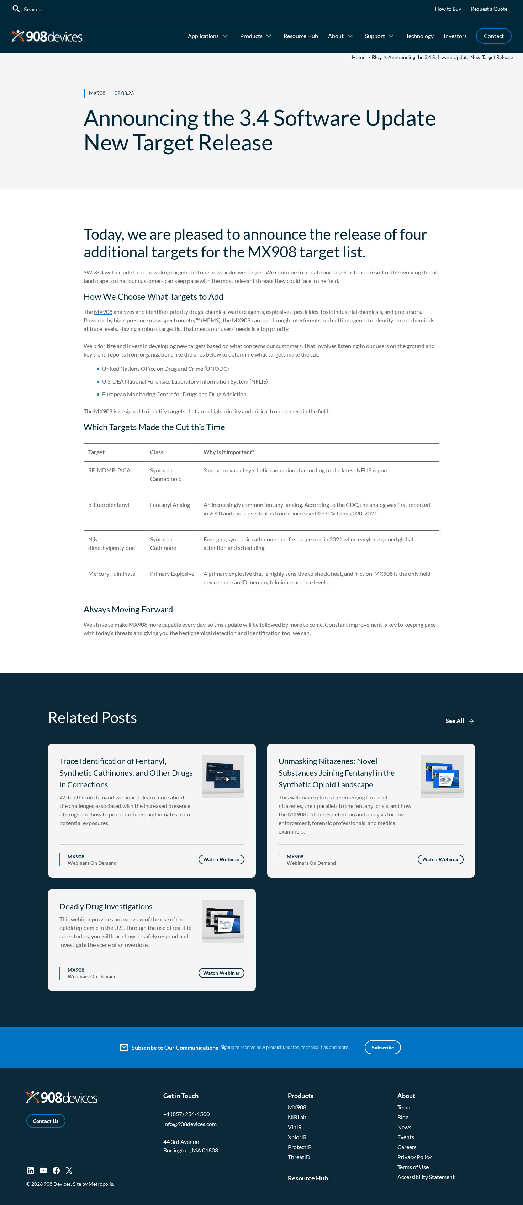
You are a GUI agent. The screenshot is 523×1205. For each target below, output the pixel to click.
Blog (402, 1117)
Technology (420, 35)
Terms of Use (413, 1166)
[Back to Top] (505, 1196)
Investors (455, 35)
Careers (407, 1147)
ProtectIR (300, 1147)
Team (403, 1107)
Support (375, 35)
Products (251, 35)
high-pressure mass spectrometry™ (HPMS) (167, 320)
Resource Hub (301, 35)
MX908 (103, 311)
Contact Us (45, 1121)
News (404, 1127)
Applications (203, 35)
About (336, 35)
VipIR (295, 1127)
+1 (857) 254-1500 (186, 1113)
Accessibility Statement (426, 1176)
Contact (494, 35)
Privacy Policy (414, 1156)
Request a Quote (489, 9)
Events (405, 1137)
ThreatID (299, 1156)
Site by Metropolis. (93, 1184)
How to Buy (448, 9)
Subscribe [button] (383, 1047)
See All (455, 720)
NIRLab (297, 1117)
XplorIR (297, 1137)
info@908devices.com (190, 1123)
